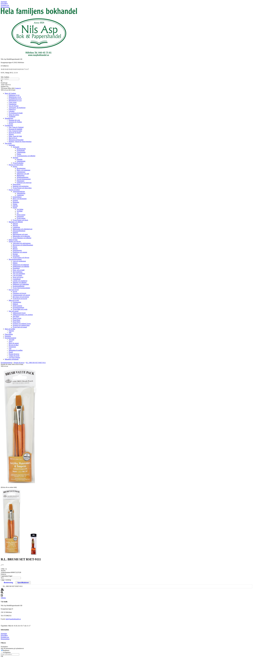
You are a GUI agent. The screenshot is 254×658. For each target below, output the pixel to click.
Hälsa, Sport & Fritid (15, 136)
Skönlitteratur (9, 118)
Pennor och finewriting (16, 165)
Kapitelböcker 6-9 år (15, 99)
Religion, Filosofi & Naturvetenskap (20, 141)
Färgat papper (21, 215)
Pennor (15, 166)
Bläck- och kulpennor (23, 170)
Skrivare (15, 225)
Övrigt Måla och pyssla (20, 309)
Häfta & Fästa (13, 240)
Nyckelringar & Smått (16, 113)
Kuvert (15, 291)
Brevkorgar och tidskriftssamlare (23, 245)
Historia (11, 134)
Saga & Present (13, 106)
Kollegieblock (17, 197)
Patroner (11, 331)
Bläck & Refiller (10, 329)
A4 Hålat (19, 211)
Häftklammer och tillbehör (21, 266)
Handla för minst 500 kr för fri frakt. (12, 365)
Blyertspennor (21, 168)
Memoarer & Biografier (16, 140)
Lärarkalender (21, 161)
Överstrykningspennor (24, 179)
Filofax (19, 154)
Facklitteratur (9, 125)
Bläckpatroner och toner (20, 234)
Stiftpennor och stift (23, 173)
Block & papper (14, 343)
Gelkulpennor (21, 172)
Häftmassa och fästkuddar (21, 284)
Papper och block (14, 190)
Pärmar (15, 247)
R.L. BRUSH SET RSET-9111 (36, 362)
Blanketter (16, 202)
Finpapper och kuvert (19, 293)
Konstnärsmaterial (18, 307)
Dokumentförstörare (19, 231)
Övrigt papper (21, 218)
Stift (10, 332)
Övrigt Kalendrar (18, 163)
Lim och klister (17, 275)
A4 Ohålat (20, 209)
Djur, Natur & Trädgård (16, 127)
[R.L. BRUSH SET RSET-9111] (20, 426)
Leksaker (11, 111)
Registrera (6, 650)
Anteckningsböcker (19, 191)
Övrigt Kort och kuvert (20, 298)
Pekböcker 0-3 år (14, 95)
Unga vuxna (12, 102)
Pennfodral (16, 268)
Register (15, 254)
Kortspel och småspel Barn (21, 325)
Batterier (15, 232)
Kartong (15, 200)
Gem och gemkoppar (19, 261)
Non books (8, 143)
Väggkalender (21, 152)
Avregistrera (7, 652)
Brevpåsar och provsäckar (21, 297)
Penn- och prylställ (18, 270)
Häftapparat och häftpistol (21, 265)
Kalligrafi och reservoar (24, 182)
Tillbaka (3, 598)
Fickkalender (21, 150)
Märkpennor (20, 175)
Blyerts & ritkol (13, 345)
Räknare (15, 223)
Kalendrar (12, 145)
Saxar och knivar (18, 277)
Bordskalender (21, 149)
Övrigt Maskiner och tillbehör (22, 238)
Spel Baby (16, 316)
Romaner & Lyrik (14, 120)
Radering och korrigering (20, 186)
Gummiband (17, 279)
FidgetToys (12, 109)
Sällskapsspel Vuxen (19, 313)
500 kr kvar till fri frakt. (8, 90)
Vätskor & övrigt (14, 356)
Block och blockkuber (20, 198)
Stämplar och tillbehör (19, 282)
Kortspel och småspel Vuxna (22, 323)
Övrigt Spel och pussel (20, 327)
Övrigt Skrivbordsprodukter (21, 288)
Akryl (10, 341)
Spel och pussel (13, 311)
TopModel (12, 116)
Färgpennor (12, 347)
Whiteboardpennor (22, 177)
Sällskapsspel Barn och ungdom (23, 314)
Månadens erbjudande (12, 359)
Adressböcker (21, 193)
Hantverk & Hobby (15, 132)
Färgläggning (17, 302)
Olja (10, 348)
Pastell (11, 352)
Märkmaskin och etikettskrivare (22, 229)
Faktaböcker (12, 104)
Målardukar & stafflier (16, 350)
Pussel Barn (16, 320)
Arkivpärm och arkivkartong (22, 243)
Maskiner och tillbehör (16, 222)
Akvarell (11, 339)
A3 (18, 213)
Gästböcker (20, 195)
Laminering (16, 227)
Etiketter (15, 206)
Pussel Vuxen (17, 318)
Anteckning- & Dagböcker (17, 107)
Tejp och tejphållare (19, 273)
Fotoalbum (16, 256)
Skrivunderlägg (17, 272)
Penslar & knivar (14, 354)
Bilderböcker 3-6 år (15, 97)
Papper (15, 207)
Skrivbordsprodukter (15, 259)
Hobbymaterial (17, 306)
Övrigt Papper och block (20, 220)
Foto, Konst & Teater (15, 131)
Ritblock (15, 304)
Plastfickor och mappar (20, 252)
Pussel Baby (16, 322)
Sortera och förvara (15, 241)
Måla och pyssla (14, 300)
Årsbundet (16, 147)
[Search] (1, 81)
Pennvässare (16, 184)
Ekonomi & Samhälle (15, 129)
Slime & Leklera (14, 115)
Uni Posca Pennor (14, 357)
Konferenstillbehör (18, 286)
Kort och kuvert (14, 289)
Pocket (11, 124)
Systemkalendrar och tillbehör (26, 156)
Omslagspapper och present (21, 295)
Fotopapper (20, 216)
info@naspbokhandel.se (13, 619)
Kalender (19, 159)
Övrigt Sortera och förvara (21, 257)
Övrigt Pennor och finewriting (22, 188)
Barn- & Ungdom (10, 93)
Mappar (15, 248)
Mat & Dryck (13, 138)
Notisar (15, 204)
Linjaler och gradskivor (20, 281)
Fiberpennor (20, 181)
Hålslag (15, 263)
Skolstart (15, 157)
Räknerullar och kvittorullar (21, 236)
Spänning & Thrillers (15, 122)
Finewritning (9, 334)
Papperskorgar (17, 250)
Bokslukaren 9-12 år (15, 100)
